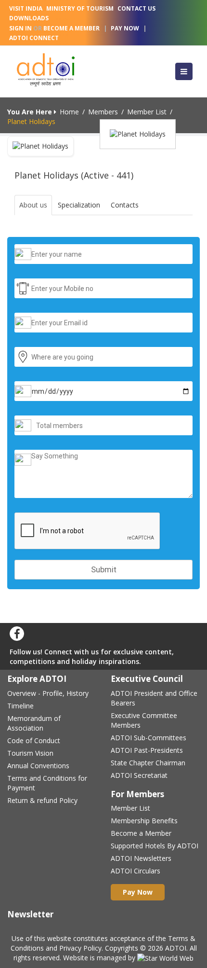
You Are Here (30, 111)
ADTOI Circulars (135, 870)
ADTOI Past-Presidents (147, 750)
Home (69, 111)
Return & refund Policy (42, 800)
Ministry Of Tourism (80, 8)
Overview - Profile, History (48, 693)
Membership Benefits (144, 820)
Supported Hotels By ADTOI (154, 845)
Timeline (20, 705)
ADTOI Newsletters (141, 858)
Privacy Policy (80, 948)
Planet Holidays (31, 121)
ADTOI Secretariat (139, 775)
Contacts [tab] (125, 204)
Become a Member (141, 833)
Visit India (25, 8)
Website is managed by (100, 957)
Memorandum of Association (34, 723)
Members (103, 111)
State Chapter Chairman (148, 762)
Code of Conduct (33, 740)
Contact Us (136, 8)
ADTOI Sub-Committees (148, 737)
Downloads (29, 18)
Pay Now (125, 28)
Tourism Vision (30, 753)
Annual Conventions (38, 765)
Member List (147, 111)
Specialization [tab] (79, 204)
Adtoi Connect (34, 38)
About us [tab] (33, 204)
